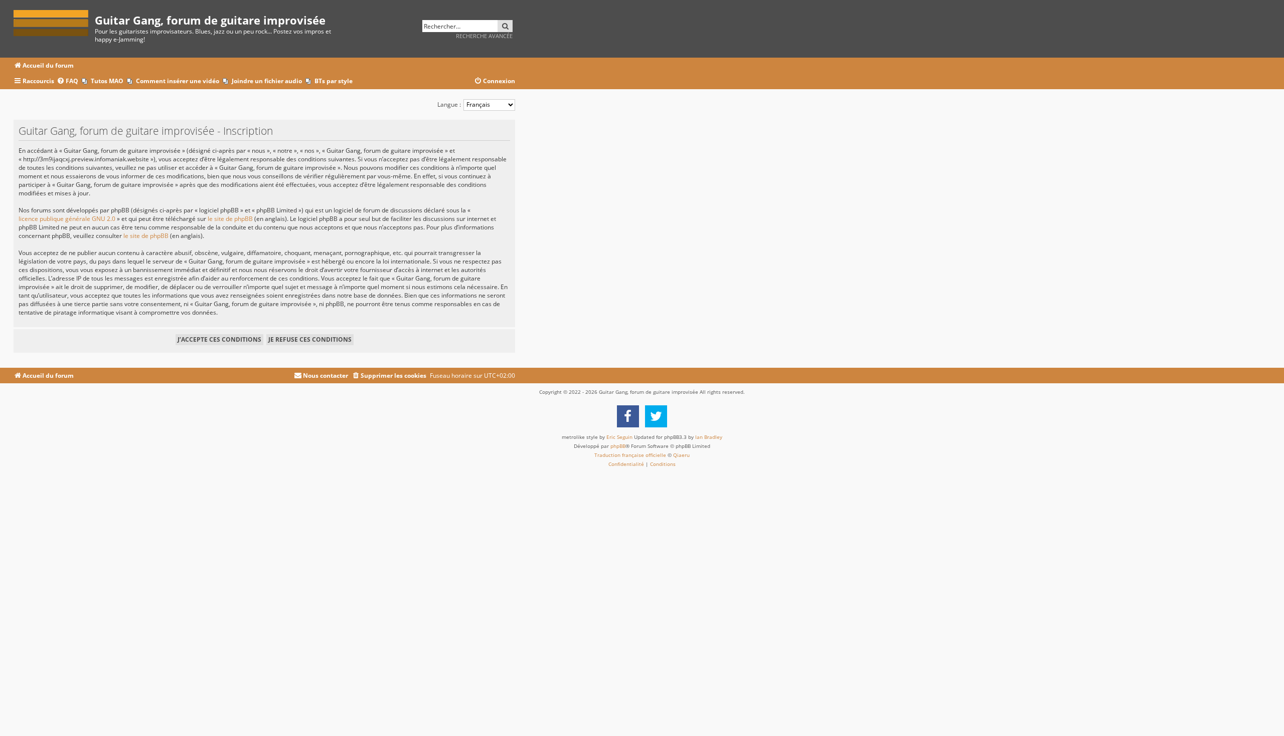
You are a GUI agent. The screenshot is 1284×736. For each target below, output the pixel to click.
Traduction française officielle (630, 454)
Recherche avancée (484, 36)
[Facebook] (628, 416)
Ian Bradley (708, 436)
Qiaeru (681, 454)
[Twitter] (656, 416)
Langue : (449, 104)
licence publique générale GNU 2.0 (67, 218)
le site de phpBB (230, 218)
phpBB (617, 445)
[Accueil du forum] (54, 21)
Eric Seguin (619, 436)
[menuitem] (67, 81)
